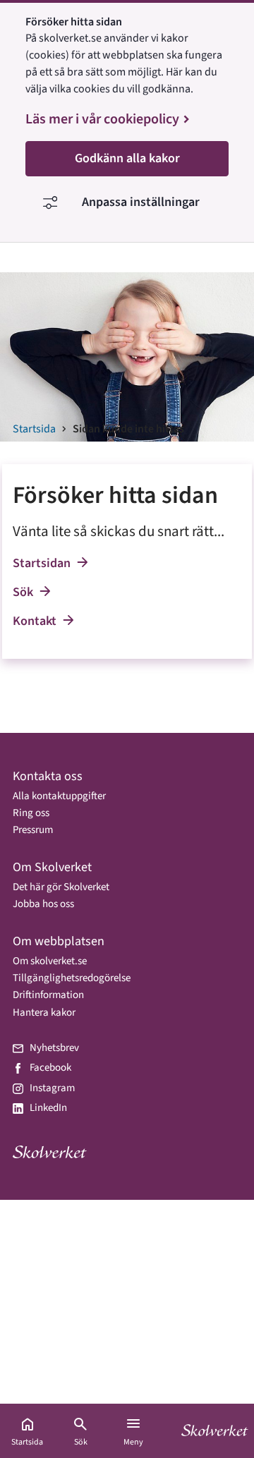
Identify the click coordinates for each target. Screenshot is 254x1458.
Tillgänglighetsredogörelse (72, 978)
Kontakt (34, 621)
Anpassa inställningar (141, 202)
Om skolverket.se (50, 961)
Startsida (34, 429)
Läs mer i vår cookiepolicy (102, 119)
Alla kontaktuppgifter (59, 796)
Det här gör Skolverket (61, 887)
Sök (23, 592)
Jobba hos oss (43, 904)
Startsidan (42, 563)
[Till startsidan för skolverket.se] (214, 1431)
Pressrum (33, 829)
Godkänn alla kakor (127, 158)
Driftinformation (48, 995)
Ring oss (31, 813)
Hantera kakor (44, 1012)
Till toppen (208, 1371)
